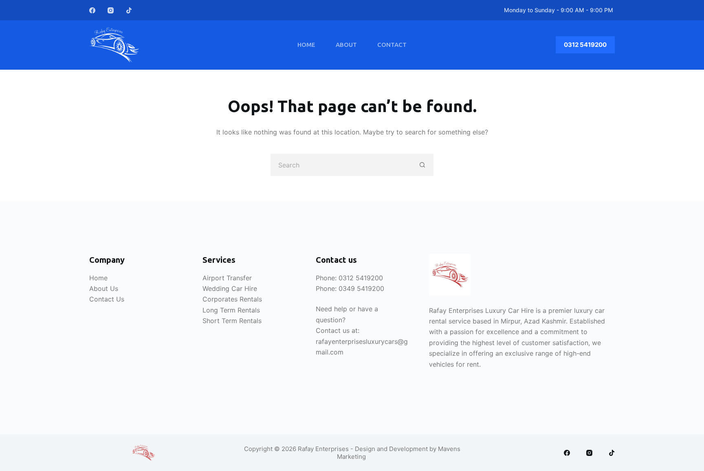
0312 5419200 (585, 44)
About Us (103, 288)
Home (306, 44)
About (346, 44)
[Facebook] (92, 10)
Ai (205, 278)
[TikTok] (129, 10)
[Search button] (422, 165)
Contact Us (106, 299)
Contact (392, 44)
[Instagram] (111, 10)
